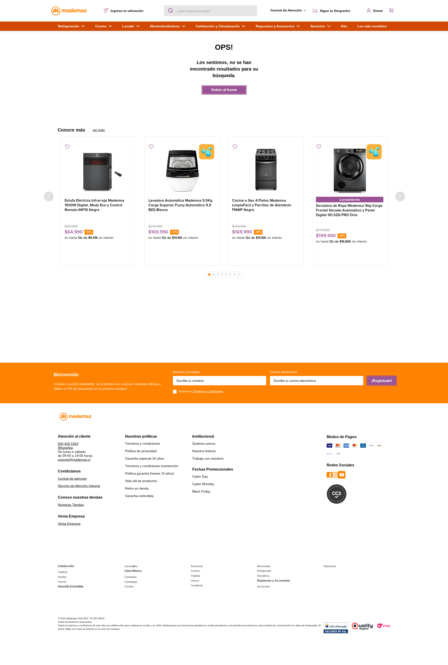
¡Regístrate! (381, 381)
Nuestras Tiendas (71, 505)
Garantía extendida (139, 496)
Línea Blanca (133, 570)
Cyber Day (200, 476)
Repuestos (330, 566)
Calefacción (66, 566)
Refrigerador (264, 570)
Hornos (195, 580)
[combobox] (210, 10)
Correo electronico (283, 372)
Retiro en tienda (137, 488)
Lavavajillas (130, 566)
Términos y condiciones (142, 443)
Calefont (62, 572)
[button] (124, 11)
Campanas (130, 577)
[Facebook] (329, 475)
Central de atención (72, 478)
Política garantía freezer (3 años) (149, 473)
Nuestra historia (204, 451)
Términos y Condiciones (207, 391)
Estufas (62, 577)
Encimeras (197, 566)
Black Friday (201, 491)
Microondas (263, 566)
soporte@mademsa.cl (74, 459)
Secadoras (263, 575)
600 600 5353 (68, 444)
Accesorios (263, 586)
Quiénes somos (203, 443)
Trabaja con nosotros (208, 458)
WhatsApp (65, 448)
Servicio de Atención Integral (79, 486)
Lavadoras (197, 585)
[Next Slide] (400, 196)
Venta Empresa (69, 524)
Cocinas (129, 586)
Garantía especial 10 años (144, 458)
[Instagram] (335, 475)
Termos (62, 581)
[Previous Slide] (48, 196)
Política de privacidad (141, 451)
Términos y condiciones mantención (151, 466)
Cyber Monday (203, 484)
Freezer (195, 570)
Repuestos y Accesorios (273, 580)
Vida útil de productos (141, 481)
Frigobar (195, 575)
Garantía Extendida (70, 586)
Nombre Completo (186, 372)
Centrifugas (130, 581)
